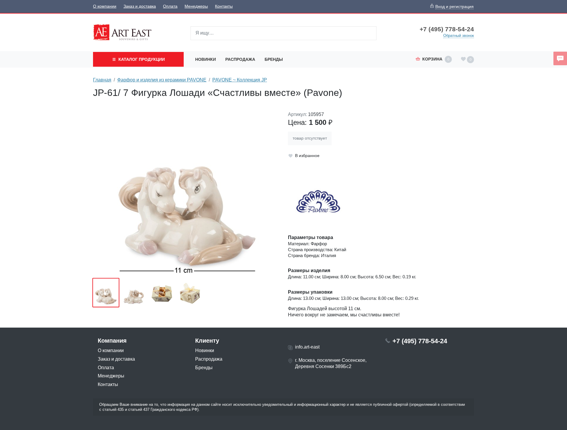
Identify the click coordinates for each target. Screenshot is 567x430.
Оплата (170, 6)
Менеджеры (196, 6)
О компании (104, 6)
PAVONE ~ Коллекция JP (239, 79)
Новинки (205, 59)
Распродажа (240, 59)
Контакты (224, 6)
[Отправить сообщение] (560, 58)
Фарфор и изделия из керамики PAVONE (161, 79)
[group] (186, 193)
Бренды (274, 59)
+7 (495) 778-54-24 (447, 29)
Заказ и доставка (139, 6)
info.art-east (307, 346)
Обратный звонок (458, 35)
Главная (102, 79)
